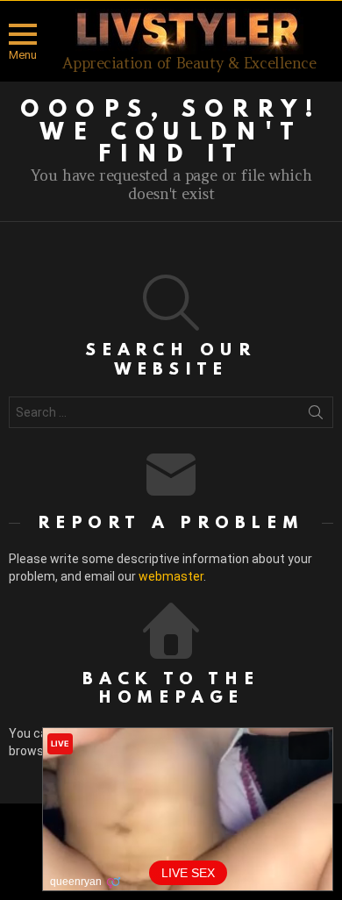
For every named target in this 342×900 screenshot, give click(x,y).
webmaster (171, 576)
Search (315, 415)
